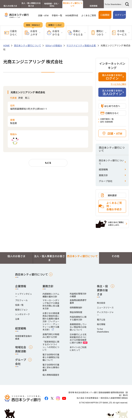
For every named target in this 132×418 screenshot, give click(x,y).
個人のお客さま (10, 6)
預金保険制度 (76, 312)
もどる (48, 163)
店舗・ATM (43, 15)
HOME (6, 45)
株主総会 (101, 303)
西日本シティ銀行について (72, 4)
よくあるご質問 (88, 15)
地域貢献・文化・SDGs (52, 5)
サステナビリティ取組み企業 (81, 45)
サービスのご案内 (118, 84)
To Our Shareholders (113, 4)
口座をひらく (13, 33)
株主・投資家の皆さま (102, 290)
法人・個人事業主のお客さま (31, 4)
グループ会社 (105, 181)
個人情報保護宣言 (50, 375)
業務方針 (103, 175)
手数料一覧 (57, 15)
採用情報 (93, 6)
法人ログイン (112, 92)
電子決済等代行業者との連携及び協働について (50, 357)
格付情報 (101, 324)
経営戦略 (103, 169)
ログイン (112, 77)
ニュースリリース (105, 307)
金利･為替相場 (106, 122)
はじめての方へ (112, 106)
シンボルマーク (22, 314)
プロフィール (21, 300)
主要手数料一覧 (107, 119)
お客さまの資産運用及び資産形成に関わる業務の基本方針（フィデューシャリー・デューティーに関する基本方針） (50, 321)
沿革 (17, 319)
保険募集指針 (76, 307)
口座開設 (104, 15)
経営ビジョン (21, 310)
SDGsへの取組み (53, 45)
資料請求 (112, 195)
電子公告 (101, 319)
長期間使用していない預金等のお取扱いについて (78, 327)
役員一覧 (19, 305)
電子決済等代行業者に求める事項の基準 (50, 367)
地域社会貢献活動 (20, 349)
